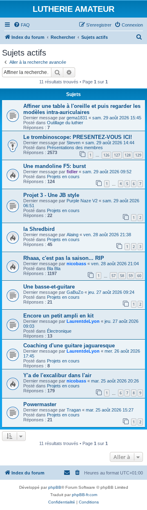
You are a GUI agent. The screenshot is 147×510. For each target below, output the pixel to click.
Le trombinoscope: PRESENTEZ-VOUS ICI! (77, 137)
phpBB (54, 487)
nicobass (76, 263)
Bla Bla (53, 268)
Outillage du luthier (65, 122)
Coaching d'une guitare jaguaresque (69, 345)
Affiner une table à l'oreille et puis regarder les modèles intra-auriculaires (81, 109)
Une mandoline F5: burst (54, 166)
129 (138, 155)
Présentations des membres (75, 147)
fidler (72, 171)
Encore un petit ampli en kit (58, 316)
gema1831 (77, 117)
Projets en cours (63, 176)
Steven (73, 142)
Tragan (74, 409)
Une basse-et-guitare (49, 287)
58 (122, 275)
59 (131, 275)
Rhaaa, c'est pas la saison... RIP (63, 258)
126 (106, 155)
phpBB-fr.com (84, 494)
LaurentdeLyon (83, 321)
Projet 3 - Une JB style (51, 195)
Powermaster (39, 404)
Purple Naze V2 (82, 200)
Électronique (59, 331)
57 (113, 275)
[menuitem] (21, 25)
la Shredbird (39, 229)
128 (128, 155)
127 (117, 155)
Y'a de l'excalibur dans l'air (57, 375)
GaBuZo (75, 292)
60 (139, 275)
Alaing (72, 234)
